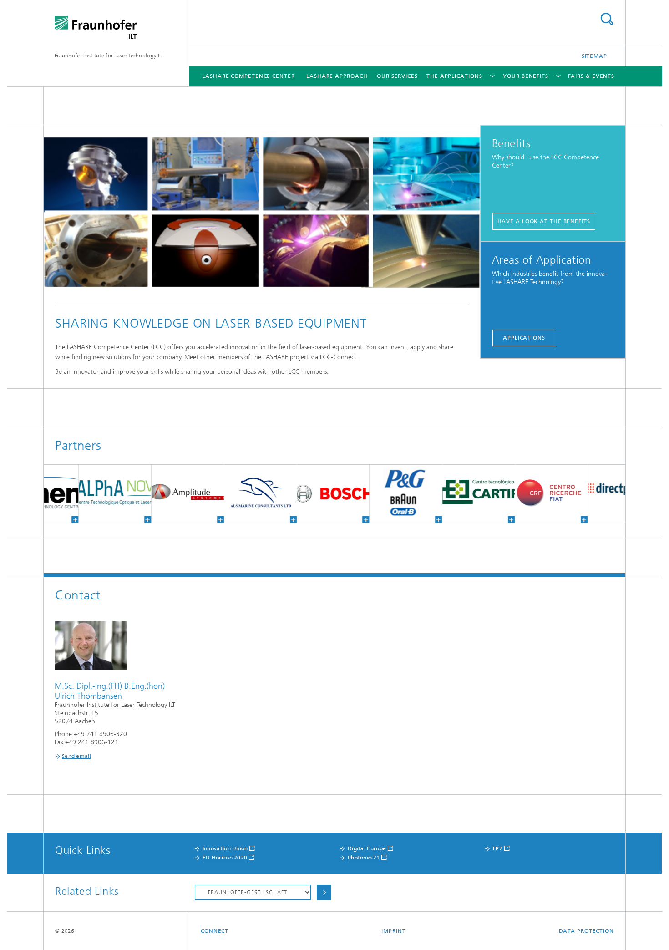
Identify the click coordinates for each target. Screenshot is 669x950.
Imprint (393, 931)
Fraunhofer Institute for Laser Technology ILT (109, 55)
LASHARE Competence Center (248, 76)
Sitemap (594, 56)
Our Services (397, 76)
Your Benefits (525, 76)
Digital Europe (367, 848)
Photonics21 (364, 857)
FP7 (497, 848)
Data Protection (586, 931)
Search (606, 18)
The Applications (454, 76)
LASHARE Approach (336, 76)
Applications (524, 338)
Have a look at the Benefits (543, 221)
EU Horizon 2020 (225, 857)
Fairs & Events (591, 76)
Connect (214, 931)
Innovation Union (225, 848)
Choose (324, 892)
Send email (76, 756)
